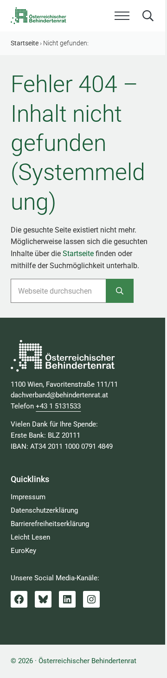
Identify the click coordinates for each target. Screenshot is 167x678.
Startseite (78, 253)
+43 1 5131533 (58, 406)
